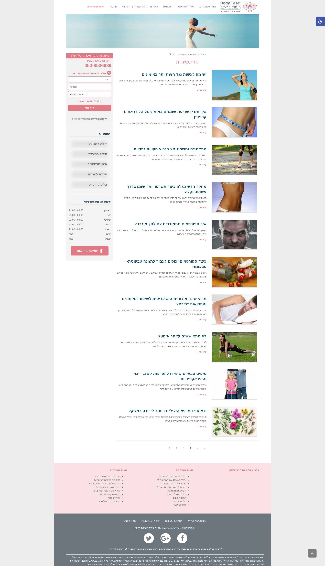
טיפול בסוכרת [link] (97, 154)
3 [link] (190, 447)
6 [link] (169, 447)
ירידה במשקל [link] (98, 144)
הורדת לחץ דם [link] (97, 174)
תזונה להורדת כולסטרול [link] (108, 487)
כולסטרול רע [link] (180, 501)
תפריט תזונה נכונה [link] (177, 490)
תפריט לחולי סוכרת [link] (176, 494)
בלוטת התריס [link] (98, 184)
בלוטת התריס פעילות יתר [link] (107, 476)
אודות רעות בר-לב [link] (197, 521)
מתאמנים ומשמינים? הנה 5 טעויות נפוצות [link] (170, 149)
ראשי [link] (203, 54)
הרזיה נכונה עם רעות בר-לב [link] (172, 483)
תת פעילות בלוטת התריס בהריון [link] (104, 483)
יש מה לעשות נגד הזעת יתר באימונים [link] (174, 74)
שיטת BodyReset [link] (150, 521)
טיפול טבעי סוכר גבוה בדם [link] (106, 490)
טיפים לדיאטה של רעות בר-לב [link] (171, 487)
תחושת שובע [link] (179, 497)
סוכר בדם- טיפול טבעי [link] (109, 501)
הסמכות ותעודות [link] (173, 521)
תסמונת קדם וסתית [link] (110, 494)
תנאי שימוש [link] (180, 505)
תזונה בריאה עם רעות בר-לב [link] (172, 476)
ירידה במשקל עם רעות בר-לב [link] (171, 480)
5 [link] (176, 447)
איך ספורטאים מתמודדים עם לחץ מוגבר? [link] (171, 224)
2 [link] (197, 447)
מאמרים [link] (193, 54)
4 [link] (183, 447)
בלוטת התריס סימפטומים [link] (107, 480)
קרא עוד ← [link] (202, 90)
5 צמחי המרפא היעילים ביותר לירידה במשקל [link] (168, 411)
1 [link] (204, 447)
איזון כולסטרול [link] (97, 164)
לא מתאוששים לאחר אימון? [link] (182, 336)
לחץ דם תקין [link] (113, 497)
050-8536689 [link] (97, 65)
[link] (320, 21)
